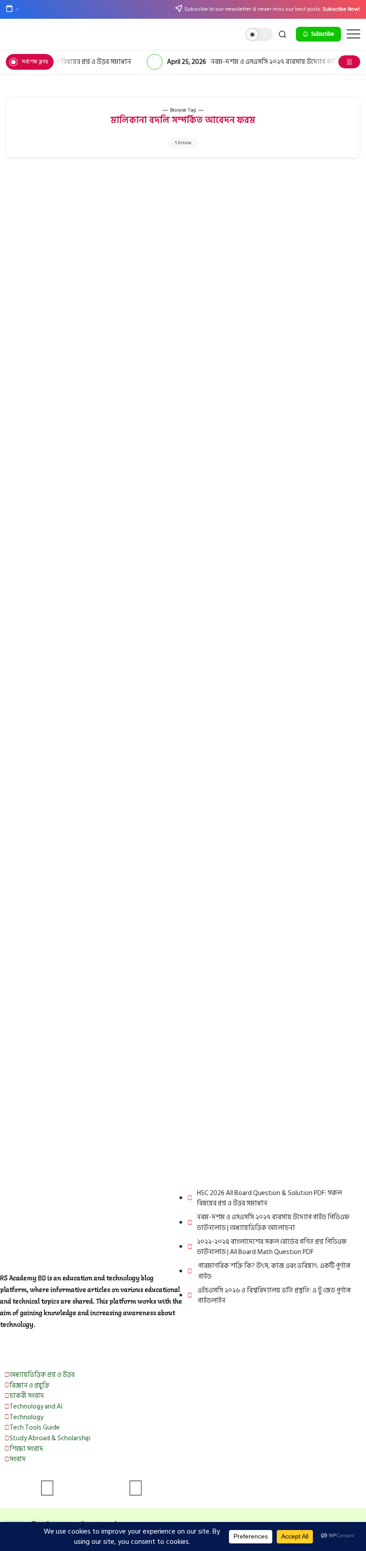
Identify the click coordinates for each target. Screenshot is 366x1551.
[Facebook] (47, 1489)
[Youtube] (136, 1489)
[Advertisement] (183, 238)
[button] (259, 35)
